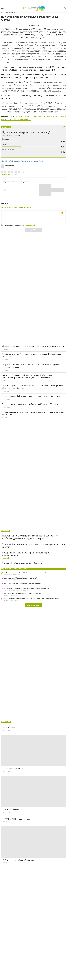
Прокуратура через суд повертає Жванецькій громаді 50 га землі (31, 404)
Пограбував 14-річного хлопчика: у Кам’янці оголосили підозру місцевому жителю (30, 365)
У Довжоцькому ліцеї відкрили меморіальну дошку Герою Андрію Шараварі (31, 355)
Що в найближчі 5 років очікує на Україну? (26, 132)
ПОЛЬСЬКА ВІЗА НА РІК (13, 768)
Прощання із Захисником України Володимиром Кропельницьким (26, 554)
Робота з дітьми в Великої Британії (18, 860)
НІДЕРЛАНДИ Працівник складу (17, 819)
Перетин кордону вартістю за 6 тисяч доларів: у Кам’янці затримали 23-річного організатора (32, 386)
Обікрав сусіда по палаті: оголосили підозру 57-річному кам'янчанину (33, 346)
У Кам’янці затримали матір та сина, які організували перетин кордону (33, 545)
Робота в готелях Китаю (13, 809)
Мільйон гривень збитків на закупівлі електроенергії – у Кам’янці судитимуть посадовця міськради (30, 537)
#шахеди (23, 161)
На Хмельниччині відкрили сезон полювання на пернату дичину (31, 396)
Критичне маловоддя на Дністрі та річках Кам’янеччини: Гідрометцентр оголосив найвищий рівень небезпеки (27, 376)
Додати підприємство (33, 605)
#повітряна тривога (32, 161)
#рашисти (17, 161)
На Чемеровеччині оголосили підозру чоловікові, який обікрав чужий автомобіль (33, 413)
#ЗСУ (6, 161)
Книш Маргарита (9, 165)
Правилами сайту (31, 225)
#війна (2, 161)
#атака (41, 161)
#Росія (11, 161)
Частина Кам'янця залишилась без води (22, 563)
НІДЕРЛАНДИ (9, 727)
